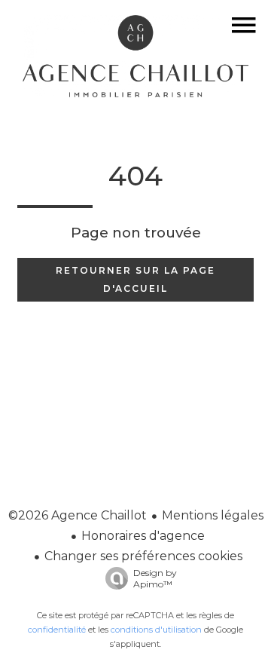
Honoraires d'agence (143, 536)
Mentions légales (212, 515)
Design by (155, 578)
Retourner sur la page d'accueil (135, 279)
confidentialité (57, 629)
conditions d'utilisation (156, 629)
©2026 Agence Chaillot (77, 515)
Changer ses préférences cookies (143, 556)
